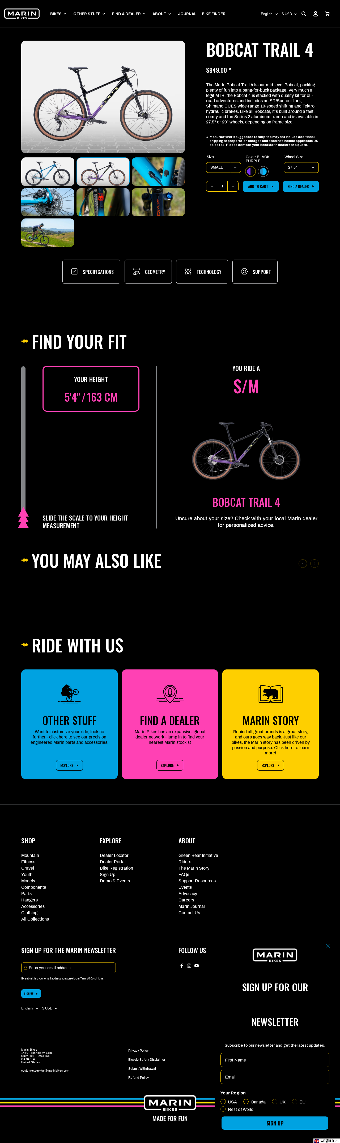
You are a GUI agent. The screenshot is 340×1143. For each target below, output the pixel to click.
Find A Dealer (298, 186)
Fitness (28, 862)
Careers (186, 900)
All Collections (35, 919)
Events (185, 887)
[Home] (22, 13)
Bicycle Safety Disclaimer (146, 1060)
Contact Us (189, 912)
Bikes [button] (56, 14)
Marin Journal (191, 906)
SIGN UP (29, 993)
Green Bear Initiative (198, 855)
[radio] (250, 171)
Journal (187, 14)
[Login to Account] (315, 14)
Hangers (29, 900)
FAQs (183, 874)
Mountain (30, 855)
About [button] (159, 14)
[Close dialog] (328, 945)
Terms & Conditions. (92, 978)
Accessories (33, 906)
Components (33, 887)
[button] (327, 14)
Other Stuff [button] (86, 14)
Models (28, 881)
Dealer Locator (114, 855)
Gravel (27, 868)
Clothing (29, 912)
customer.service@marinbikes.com (45, 1070)
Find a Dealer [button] (126, 14)
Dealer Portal (113, 862)
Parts (26, 893)
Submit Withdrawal (142, 1069)
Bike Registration (116, 868)
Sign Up (107, 874)
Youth (26, 874)
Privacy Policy (138, 1050)
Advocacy (187, 893)
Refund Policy (138, 1078)
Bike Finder (214, 14)
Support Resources (197, 881)
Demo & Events (115, 881)
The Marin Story (193, 868)
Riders (184, 862)
